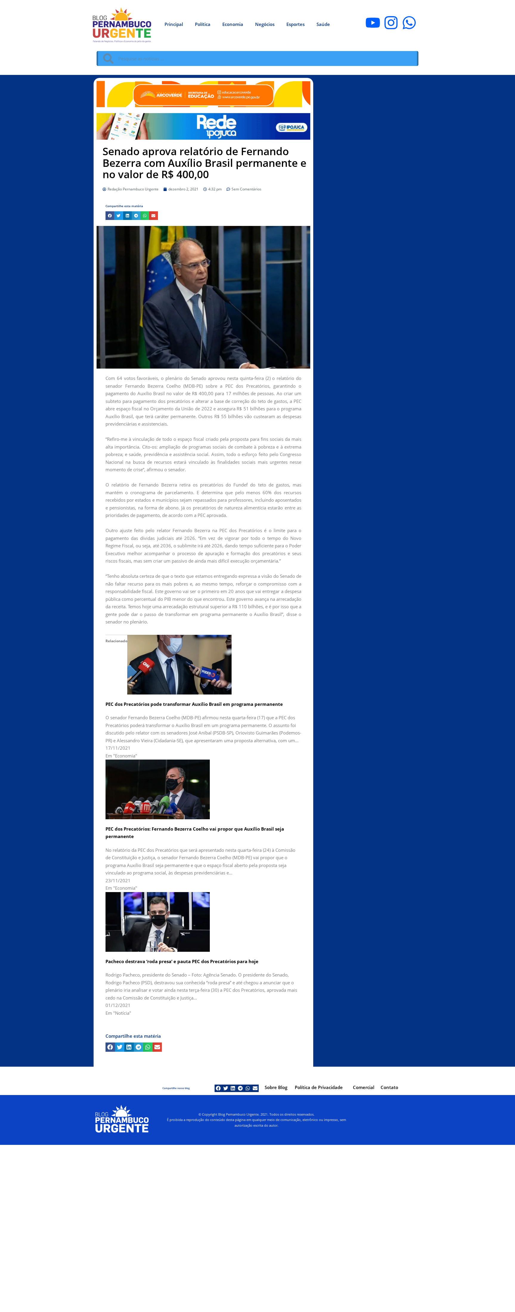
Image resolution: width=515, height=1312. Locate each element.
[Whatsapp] (409, 22)
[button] (110, 215)
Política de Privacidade (319, 1087)
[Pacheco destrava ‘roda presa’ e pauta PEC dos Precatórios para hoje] (158, 921)
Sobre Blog (276, 1087)
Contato (389, 1087)
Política (202, 24)
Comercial (363, 1087)
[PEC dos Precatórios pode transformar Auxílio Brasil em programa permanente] (179, 664)
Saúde (323, 24)
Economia (232, 24)
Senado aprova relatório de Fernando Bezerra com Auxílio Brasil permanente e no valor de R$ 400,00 (204, 162)
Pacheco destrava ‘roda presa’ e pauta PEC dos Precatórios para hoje (182, 961)
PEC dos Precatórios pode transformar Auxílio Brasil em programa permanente (194, 704)
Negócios (264, 24)
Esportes (295, 24)
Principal (174, 24)
